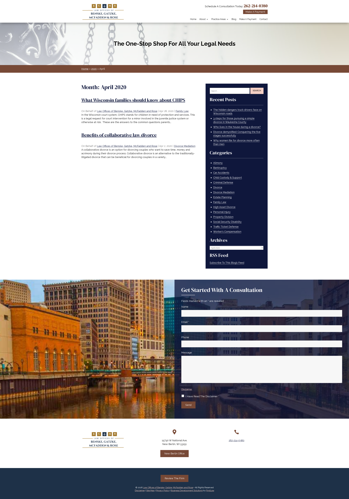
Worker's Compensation (227, 231)
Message (186, 352)
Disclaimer (186, 389)
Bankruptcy (220, 167)
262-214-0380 (256, 6)
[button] (346, 479)
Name (184, 306)
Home (193, 19)
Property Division (223, 216)
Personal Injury (222, 211)
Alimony (218, 162)
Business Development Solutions (187, 490)
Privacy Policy (162, 490)
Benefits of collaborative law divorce (119, 135)
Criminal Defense (223, 182)
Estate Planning (222, 197)
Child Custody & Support (227, 177)
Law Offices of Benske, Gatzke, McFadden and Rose (127, 111)
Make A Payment (247, 19)
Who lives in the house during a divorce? (237, 127)
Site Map (150, 490)
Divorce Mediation (184, 146)
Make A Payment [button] (255, 11)
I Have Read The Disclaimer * (202, 396)
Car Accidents (221, 172)
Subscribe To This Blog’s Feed (227, 262)
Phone (185, 337)
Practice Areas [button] (218, 19)
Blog (233, 19)
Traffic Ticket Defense (226, 226)
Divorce (217, 187)
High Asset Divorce (224, 207)
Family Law (182, 111)
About (202, 19)
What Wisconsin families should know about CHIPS (133, 100)
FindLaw (210, 490)
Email (185, 322)
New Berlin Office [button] (174, 453)
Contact (263, 19)
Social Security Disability (227, 221)
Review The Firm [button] (174, 478)
